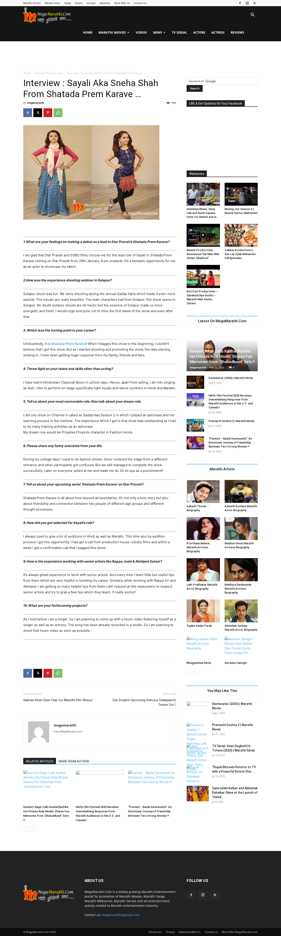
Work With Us (122, 3)
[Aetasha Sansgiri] (241, 648)
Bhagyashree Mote (199, 662)
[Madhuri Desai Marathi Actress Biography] (241, 528)
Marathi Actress (32, 3)
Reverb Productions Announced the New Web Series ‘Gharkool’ (203, 254)
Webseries (196, 174)
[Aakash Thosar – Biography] (203, 491)
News (157, 32)
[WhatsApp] (58, 112)
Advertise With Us (190, 932)
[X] (254, 3)
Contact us (211, 932)
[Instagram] (247, 3)
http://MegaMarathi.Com (68, 731)
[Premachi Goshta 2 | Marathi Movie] (195, 425)
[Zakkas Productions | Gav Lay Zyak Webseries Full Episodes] (241, 235)
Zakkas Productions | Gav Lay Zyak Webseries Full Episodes (240, 254)
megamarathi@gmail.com (121, 915)
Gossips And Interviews (49, 73)
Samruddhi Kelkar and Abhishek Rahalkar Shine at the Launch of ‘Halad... (235, 792)
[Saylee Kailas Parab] (203, 610)
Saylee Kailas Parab (199, 625)
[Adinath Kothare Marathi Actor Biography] (241, 491)
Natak (67, 3)
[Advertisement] (140, 56)
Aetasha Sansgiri (236, 662)
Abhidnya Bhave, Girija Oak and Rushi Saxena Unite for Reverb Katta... (203, 213)
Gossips (91, 3)
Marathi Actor (52, 3)
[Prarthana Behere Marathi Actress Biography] (203, 528)
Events (79, 3)
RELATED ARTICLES (39, 761)
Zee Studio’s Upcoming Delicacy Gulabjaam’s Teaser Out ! (144, 702)
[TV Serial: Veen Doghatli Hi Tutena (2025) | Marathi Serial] (198, 757)
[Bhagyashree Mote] (203, 648)
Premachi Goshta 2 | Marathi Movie (231, 421)
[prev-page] (26, 829)
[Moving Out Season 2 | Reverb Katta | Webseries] (241, 194)
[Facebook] (240, 3)
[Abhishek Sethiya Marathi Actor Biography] (241, 610)
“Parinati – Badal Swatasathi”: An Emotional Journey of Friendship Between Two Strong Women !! (150, 811)
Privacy (170, 932)
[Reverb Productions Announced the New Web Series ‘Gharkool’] (203, 235)
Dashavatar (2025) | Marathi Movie (231, 378)
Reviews (237, 32)
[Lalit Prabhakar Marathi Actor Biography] (203, 569)
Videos (141, 32)
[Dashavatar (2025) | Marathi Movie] (195, 382)
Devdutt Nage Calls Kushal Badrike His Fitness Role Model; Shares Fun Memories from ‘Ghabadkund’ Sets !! (222, 356)
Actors (199, 32)
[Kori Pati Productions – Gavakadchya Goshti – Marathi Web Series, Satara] (203, 276)
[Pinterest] (47, 112)
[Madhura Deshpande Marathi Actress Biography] (241, 569)
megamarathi (35, 102)
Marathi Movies (112, 32)
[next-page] (33, 829)
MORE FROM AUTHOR (74, 761)
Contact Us (140, 3)
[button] (252, 15)
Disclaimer (155, 932)
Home (87, 32)
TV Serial (179, 32)
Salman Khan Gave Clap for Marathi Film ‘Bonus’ (58, 700)
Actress (218, 32)
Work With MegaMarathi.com (240, 932)
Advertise (105, 3)
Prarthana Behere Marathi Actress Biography (198, 547)
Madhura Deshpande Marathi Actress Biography (238, 588)
